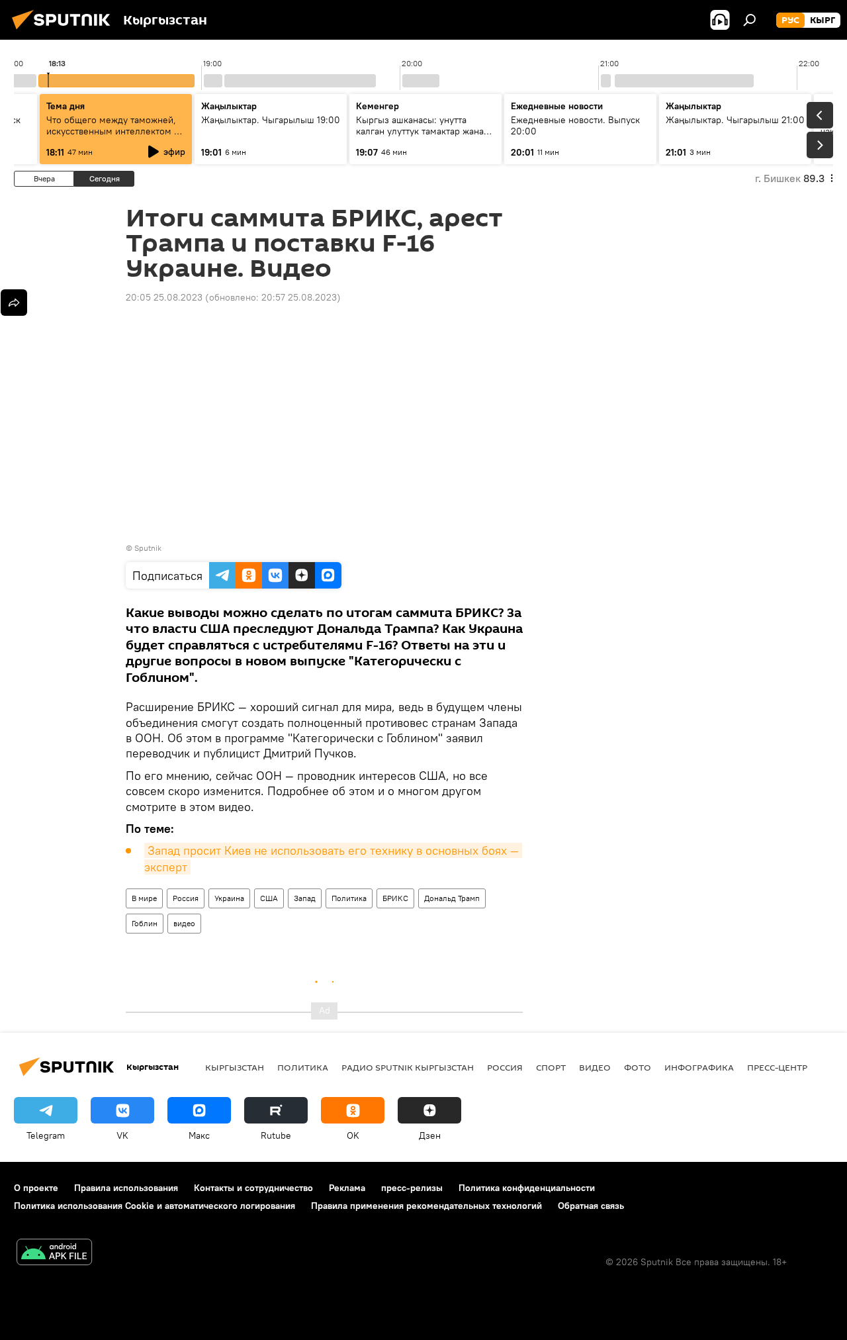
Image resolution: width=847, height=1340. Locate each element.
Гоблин (144, 923)
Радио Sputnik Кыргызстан (407, 1067)
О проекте (36, 1188)
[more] (14, 302)
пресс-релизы (412, 1188)
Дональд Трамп (452, 898)
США (269, 898)
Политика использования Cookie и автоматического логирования (154, 1206)
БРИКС (395, 898)
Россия (186, 898)
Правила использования (126, 1188)
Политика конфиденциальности (527, 1188)
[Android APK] (54, 1253)
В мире (144, 898)
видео (184, 923)
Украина (229, 898)
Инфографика (699, 1067)
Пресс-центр (777, 1067)
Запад (305, 898)
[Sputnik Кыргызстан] (65, 31)
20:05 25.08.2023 (164, 297)
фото (637, 1067)
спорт (551, 1067)
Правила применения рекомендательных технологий (426, 1206)
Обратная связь (591, 1206)
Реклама (347, 1188)
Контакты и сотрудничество (253, 1188)
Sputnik (147, 548)
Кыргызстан (234, 1067)
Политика (349, 898)
